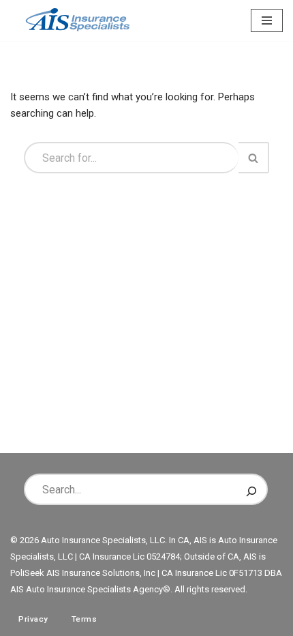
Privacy (33, 619)
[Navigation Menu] (267, 20)
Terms (84, 619)
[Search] (253, 157)
